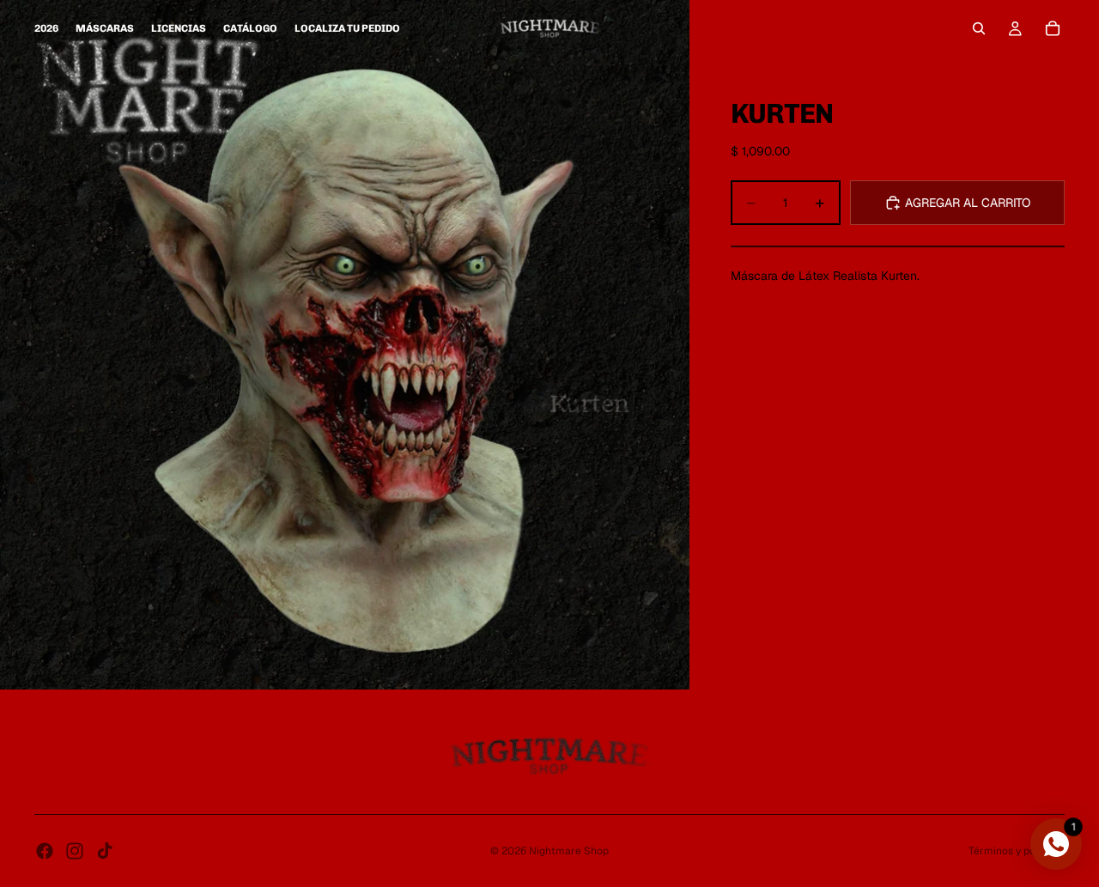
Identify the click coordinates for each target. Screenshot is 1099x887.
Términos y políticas (1016, 851)
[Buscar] (979, 28)
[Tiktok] (104, 851)
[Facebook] (44, 851)
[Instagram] (74, 851)
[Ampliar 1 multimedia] (344, 345)
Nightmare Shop (569, 851)
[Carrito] (1053, 28)
